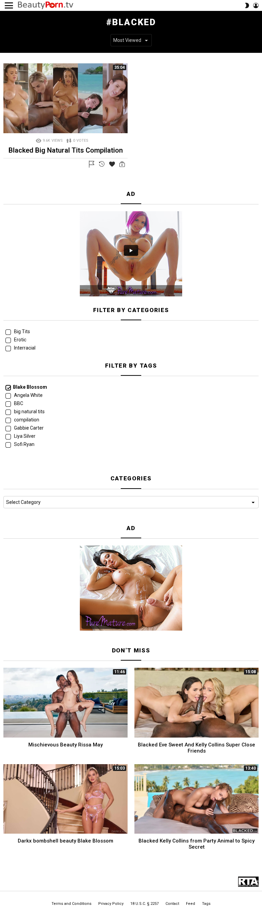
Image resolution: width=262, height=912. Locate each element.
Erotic (19, 339)
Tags (206, 903)
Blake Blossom (30, 387)
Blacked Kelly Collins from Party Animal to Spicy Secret (196, 844)
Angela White (28, 395)
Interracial (24, 348)
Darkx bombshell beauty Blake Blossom (65, 841)
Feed (190, 903)
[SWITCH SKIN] (247, 5)
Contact (172, 903)
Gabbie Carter (28, 428)
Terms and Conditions (71, 903)
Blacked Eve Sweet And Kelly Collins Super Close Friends (196, 748)
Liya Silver (24, 436)
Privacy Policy (110, 903)
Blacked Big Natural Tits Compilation (66, 150)
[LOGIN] (256, 5)
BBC (18, 403)
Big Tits (21, 331)
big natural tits (29, 411)
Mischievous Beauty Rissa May (65, 745)
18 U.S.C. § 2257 (144, 903)
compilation (26, 419)
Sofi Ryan (23, 444)
